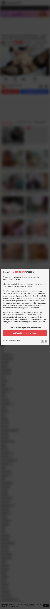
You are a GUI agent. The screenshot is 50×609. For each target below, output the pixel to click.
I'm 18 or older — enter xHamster (25, 333)
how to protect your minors (11, 340)
